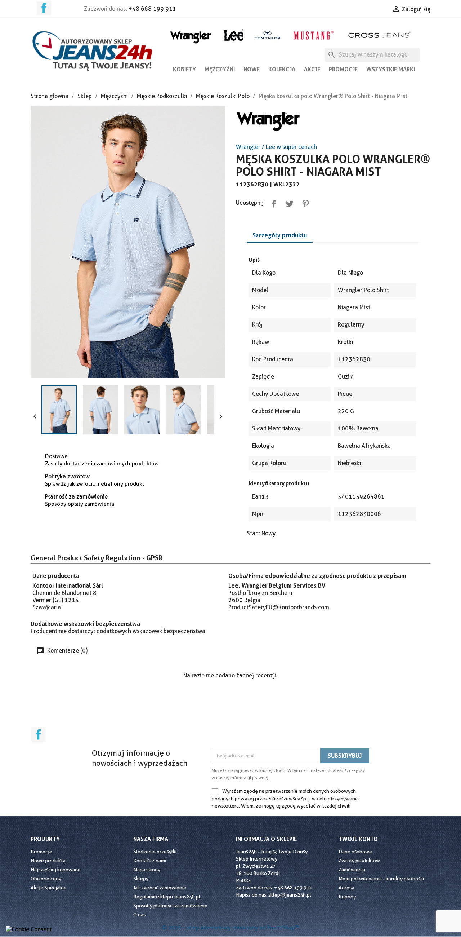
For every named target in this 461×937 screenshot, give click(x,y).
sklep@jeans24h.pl (289, 895)
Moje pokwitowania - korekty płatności (381, 878)
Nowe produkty (48, 860)
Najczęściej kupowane (56, 869)
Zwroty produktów (359, 860)
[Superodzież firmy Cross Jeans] (380, 34)
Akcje (312, 69)
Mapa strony (146, 869)
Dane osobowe (355, 851)
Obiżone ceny (46, 878)
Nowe (251, 69)
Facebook (44, 8)
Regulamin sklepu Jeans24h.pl (166, 897)
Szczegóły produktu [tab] (279, 235)
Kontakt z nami (149, 860)
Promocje (343, 69)
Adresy (346, 887)
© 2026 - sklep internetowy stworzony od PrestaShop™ (230, 927)
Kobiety (184, 69)
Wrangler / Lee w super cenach (276, 146)
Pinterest (304, 202)
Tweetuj (288, 202)
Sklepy (140, 878)
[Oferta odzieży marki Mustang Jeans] (313, 34)
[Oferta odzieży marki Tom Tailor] (267, 34)
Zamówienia (352, 869)
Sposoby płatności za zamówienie (170, 906)
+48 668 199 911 (152, 8)
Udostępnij (272, 202)
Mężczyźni (220, 69)
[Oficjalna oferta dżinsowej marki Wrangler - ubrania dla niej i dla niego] (191, 35)
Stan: (253, 533)
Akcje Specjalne (49, 887)
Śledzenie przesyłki (154, 851)
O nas (139, 915)
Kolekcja (281, 69)
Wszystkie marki (390, 69)
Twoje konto (358, 839)
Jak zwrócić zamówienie (159, 887)
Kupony (347, 897)
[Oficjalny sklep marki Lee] (233, 34)
